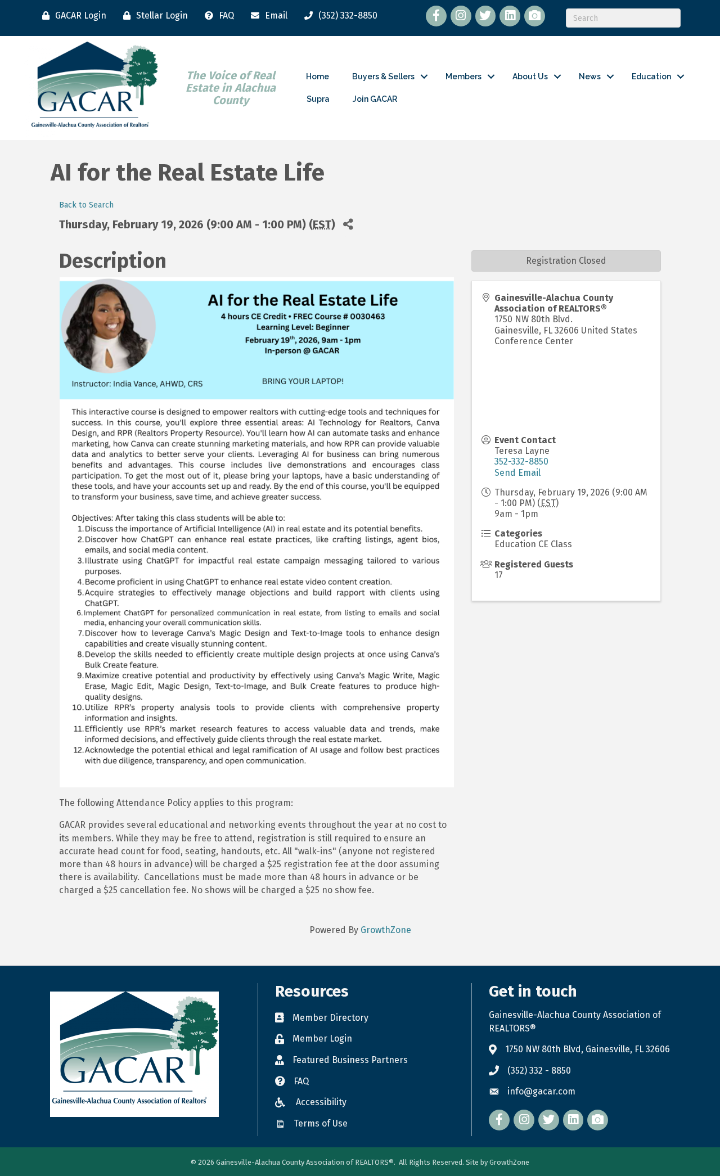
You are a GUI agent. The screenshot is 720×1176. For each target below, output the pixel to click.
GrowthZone (386, 930)
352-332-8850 (521, 461)
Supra (318, 98)
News (590, 76)
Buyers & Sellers (383, 76)
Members (464, 76)
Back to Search (86, 205)
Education (651, 76)
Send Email (517, 472)
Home (317, 76)
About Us (530, 76)
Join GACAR (375, 98)
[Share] (348, 224)
